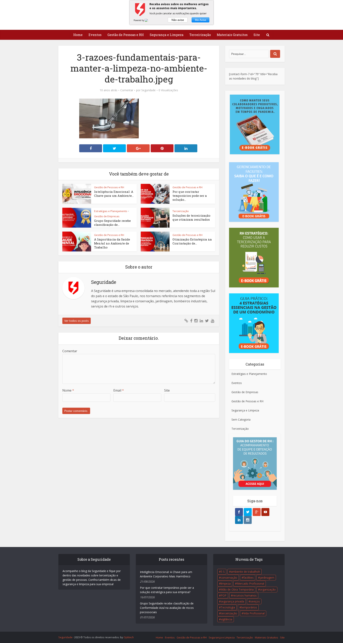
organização (268, 589)
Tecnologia (228, 607)
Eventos (95, 35)
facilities (248, 577)
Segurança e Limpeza (166, 35)
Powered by (139, 20)
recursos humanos (245, 595)
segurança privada (232, 601)
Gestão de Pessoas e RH (125, 35)
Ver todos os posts (76, 321)
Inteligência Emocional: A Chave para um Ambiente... (114, 194)
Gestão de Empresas (106, 216)
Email (118, 390)
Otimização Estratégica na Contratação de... (192, 241)
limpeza (226, 583)
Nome (68, 390)
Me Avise (200, 19)
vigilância (226, 619)
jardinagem (267, 577)
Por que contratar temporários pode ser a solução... (189, 196)
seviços (255, 601)
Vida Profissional (254, 613)
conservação (229, 577)
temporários (249, 607)
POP (223, 595)
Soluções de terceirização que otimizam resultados (191, 217)
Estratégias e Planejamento (110, 211)
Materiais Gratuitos (232, 35)
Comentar (126, 90)
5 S (223, 571)
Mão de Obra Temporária (237, 589)
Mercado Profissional (250, 583)
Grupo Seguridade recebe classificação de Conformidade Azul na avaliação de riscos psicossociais (167, 607)
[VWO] (149, 20)
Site (256, 35)
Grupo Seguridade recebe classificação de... (112, 223)
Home (78, 35)
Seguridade (148, 90)
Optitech (129, 637)
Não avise (178, 19)
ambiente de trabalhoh (245, 571)
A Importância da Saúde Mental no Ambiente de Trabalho (112, 243)
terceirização (229, 613)
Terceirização (200, 35)
